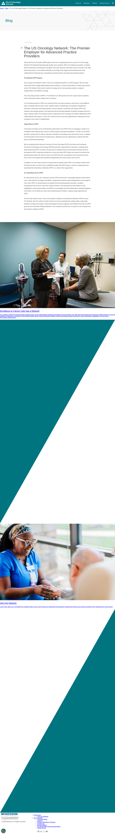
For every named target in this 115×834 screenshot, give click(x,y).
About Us (78, 3)
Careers (39, 821)
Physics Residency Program (46, 822)
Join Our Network (42, 816)
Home (2, 8)
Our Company (38, 818)
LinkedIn (41, 831)
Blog (6, 8)
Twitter (44, 831)
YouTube (47, 831)
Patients (94, 3)
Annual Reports (42, 819)
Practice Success (104, 3)
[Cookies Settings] (3, 831)
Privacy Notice (42, 825)
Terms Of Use (41, 828)
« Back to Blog (28, 42)
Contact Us (40, 823)
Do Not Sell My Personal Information (48, 826)
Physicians (87, 3)
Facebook (38, 831)
